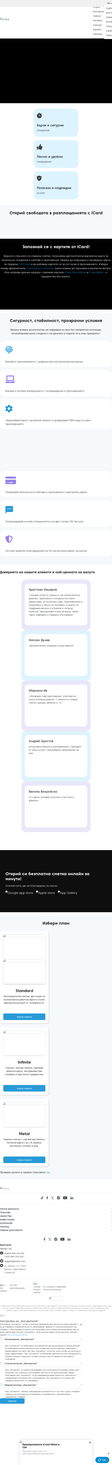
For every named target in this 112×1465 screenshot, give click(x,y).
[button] (109, 3)
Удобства (6, 1216)
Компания (6, 1223)
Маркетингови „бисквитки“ (21, 1385)
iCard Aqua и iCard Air (40, 268)
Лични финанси (9, 1209)
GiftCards (24, 264)
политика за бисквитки (17, 1335)
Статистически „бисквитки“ (21, 1363)
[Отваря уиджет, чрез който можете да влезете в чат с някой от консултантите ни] (102, 1460)
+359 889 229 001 (14, 1256)
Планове (5, 1212)
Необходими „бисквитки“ (19, 1339)
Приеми (12, 1401)
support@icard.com (14, 1261)
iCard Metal (96, 272)
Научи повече (24, 1017)
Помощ (4, 1227)
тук (48, 1172)
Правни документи (11, 1230)
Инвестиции (7, 1219)
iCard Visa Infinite (75, 272)
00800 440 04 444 (14, 1253)
